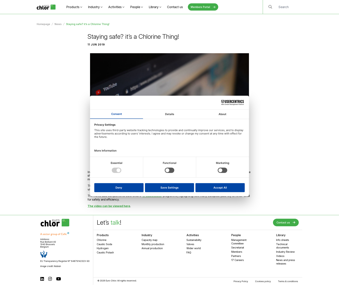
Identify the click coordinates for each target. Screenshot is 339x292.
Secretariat (237, 247)
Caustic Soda (104, 244)
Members (236, 251)
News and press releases (285, 262)
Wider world (193, 248)
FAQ (188, 252)
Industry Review (285, 251)
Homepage (43, 24)
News (58, 24)
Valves (190, 244)
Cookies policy (263, 281)
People (135, 7)
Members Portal (200, 6)
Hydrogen (103, 248)
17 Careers (237, 260)
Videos (280, 255)
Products (72, 7)
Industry (94, 7)
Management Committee (238, 241)
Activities (115, 7)
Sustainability (193, 239)
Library (154, 7)
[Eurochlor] (46, 7)
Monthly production (153, 244)
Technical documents (282, 246)
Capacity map (149, 239)
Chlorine (101, 239)
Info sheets (282, 239)
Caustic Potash (105, 252)
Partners (236, 255)
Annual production (152, 248)
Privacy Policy (241, 281)
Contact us (175, 7)
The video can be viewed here (109, 206)
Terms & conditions (288, 281)
